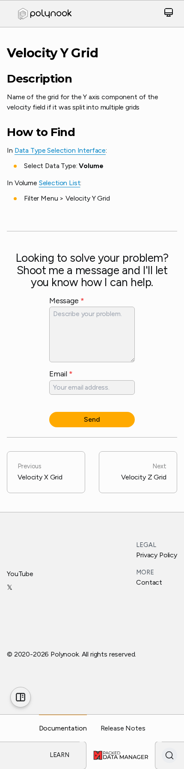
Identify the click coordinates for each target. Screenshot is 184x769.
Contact (149, 582)
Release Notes (123, 728)
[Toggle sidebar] (20, 697)
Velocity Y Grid (52, 53)
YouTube (20, 574)
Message (66, 300)
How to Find (41, 132)
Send (92, 419)
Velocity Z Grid (143, 471)
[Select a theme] (168, 14)
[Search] (169, 755)
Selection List (59, 183)
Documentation (63, 728)
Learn (59, 755)
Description (39, 79)
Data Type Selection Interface (60, 150)
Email (61, 373)
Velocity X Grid (40, 471)
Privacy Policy (156, 555)
